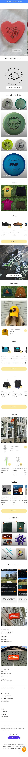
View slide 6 (26, 54)
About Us (3, 714)
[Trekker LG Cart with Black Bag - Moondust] (18, 384)
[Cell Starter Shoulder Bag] (6, 349)
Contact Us (4, 711)
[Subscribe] (26, 725)
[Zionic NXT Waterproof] (6, 223)
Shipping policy (14, 748)
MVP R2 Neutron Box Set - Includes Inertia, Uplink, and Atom (6, 500)
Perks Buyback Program (7, 698)
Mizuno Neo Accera (14, 275)
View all (13, 241)
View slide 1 (2, 54)
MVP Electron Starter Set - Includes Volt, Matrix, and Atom (18, 500)
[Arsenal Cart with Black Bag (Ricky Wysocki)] (6, 384)
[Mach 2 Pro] (5, 449)
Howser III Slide (16, 232)
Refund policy (15, 746)
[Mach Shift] (18, 461)
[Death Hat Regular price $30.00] (11, 311)
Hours (2, 709)
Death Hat (12, 331)
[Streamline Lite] (6, 461)
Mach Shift (15, 470)
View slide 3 (12, 54)
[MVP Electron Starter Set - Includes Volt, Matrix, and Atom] (18, 490)
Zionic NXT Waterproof (5, 232)
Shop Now (14, 50)
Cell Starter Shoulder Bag (6, 358)
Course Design (5, 701)
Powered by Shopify (7, 746)
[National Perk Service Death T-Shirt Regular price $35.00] (23, 324)
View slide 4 (16, 54)
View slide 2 (7, 54)
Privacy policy (22, 746)
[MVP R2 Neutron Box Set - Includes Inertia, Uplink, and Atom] (6, 490)
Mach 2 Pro (12, 448)
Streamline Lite (4, 470)
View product (9, 226)
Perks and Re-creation (12, 744)
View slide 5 (21, 54)
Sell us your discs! (14, 87)
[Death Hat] (5, 332)
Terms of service (6, 748)
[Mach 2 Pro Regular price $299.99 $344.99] (21, 437)
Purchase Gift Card (6, 696)
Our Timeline (4, 716)
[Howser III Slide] (18, 223)
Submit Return (5, 693)
